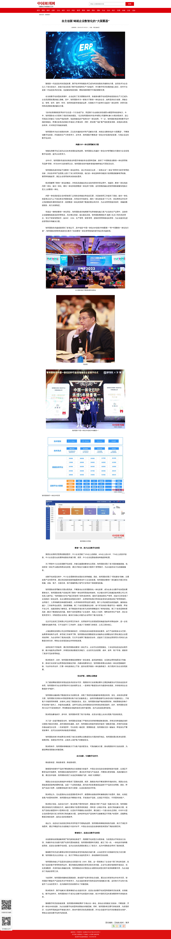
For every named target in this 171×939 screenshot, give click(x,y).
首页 (38, 10)
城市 (63, 10)
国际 (98, 10)
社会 (103, 10)
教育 (78, 10)
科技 (73, 10)
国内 (93, 10)
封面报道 (47, 14)
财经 (48, 10)
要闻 (83, 10)
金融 (123, 10)
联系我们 (80, 934)
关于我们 (74, 934)
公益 (128, 10)
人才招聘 (91, 934)
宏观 (118, 10)
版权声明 (96, 934)
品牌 (53, 10)
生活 (68, 10)
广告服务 (85, 934)
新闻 (43, 10)
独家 (88, 10)
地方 (113, 10)
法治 (108, 10)
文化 (58, 10)
